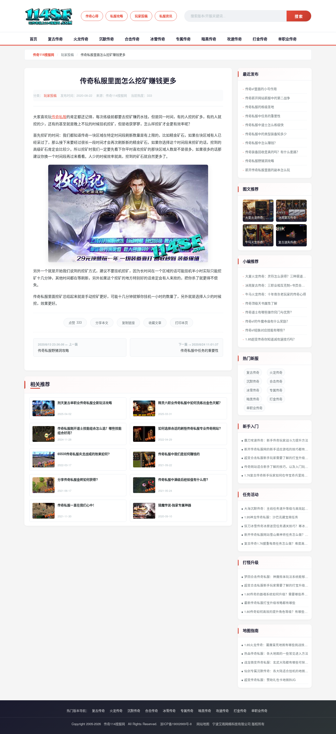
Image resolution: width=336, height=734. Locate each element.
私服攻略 (116, 16)
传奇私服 (59, 116)
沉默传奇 (106, 39)
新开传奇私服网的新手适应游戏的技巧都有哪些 (276, 449)
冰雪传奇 (157, 39)
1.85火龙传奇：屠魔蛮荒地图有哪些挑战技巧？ (276, 645)
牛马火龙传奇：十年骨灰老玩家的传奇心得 (275, 294)
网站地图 (203, 723)
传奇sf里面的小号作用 (261, 88)
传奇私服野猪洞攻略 (53, 350)
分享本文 (101, 323)
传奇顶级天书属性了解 (261, 303)
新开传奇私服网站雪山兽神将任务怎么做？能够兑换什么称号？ (276, 534)
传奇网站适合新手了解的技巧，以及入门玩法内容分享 (276, 466)
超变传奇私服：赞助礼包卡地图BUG (270, 680)
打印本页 (181, 323)
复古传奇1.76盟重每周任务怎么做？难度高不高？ (276, 543)
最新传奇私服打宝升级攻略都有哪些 (269, 603)
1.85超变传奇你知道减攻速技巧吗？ (270, 339)
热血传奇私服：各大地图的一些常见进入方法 (276, 653)
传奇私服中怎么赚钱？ (261, 142)
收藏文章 (155, 323)
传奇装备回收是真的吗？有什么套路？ (272, 151)
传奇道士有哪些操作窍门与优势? (268, 312)
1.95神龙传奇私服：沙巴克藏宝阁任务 (271, 517)
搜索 (299, 16)
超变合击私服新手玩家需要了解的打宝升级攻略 (276, 458)
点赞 (75, 323)
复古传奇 (55, 39)
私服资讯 (165, 16)
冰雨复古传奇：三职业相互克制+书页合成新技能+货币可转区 (276, 285)
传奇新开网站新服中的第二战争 (267, 98)
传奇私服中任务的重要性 (199, 350)
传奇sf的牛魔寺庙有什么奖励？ (267, 321)
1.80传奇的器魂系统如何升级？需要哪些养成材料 (276, 594)
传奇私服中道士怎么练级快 (264, 124)
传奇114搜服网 (43, 54)
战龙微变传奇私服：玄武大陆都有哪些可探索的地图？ (276, 662)
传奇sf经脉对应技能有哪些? (265, 330)
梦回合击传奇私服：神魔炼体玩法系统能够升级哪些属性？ (276, 576)
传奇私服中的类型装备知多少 (266, 133)
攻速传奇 (234, 39)
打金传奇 (260, 39)
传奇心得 (92, 16)
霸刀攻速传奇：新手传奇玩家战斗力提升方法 (276, 440)
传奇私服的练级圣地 (259, 106)
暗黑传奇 (208, 39)
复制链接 (128, 323)
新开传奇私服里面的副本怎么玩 (267, 169)
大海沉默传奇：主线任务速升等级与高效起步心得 (276, 508)
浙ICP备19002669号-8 (176, 723)
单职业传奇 (287, 39)
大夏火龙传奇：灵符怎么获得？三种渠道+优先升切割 (276, 276)
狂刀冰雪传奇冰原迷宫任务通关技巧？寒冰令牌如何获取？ (276, 526)
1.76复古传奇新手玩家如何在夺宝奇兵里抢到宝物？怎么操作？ (276, 475)
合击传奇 (132, 39)
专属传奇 (183, 39)
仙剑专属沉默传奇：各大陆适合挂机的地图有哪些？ (276, 671)
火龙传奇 (81, 39)
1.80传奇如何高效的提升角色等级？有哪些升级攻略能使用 (276, 611)
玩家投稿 (141, 16)
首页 (33, 39)
